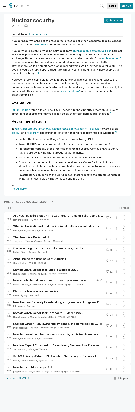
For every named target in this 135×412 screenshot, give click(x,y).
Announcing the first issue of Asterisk (39, 259)
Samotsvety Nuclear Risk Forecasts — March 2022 (48, 313)
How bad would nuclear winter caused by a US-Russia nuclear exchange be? (66, 334)
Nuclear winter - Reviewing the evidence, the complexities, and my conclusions (68, 323)
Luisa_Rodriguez (22, 230)
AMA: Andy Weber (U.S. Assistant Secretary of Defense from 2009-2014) (68, 356)
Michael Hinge (21, 327)
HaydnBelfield (20, 219)
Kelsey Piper (20, 252)
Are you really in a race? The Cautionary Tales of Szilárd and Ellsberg (61, 215)
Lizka (16, 360)
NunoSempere (21, 273)
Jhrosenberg (20, 349)
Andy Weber (27, 360)
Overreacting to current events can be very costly (48, 248)
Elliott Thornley (21, 284)
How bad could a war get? (31, 367)
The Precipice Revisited (29, 237)
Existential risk (38, 33)
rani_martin (34, 371)
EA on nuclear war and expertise (35, 291)
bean (16, 295)
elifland (52, 316)
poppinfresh (20, 371)
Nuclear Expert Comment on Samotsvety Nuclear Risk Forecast (56, 345)
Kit (14, 306)
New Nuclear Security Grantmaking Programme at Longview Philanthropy (64, 302)
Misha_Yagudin (38, 273)
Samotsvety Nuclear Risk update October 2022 (45, 269)
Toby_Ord (18, 241)
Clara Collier (20, 262)
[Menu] (5, 6)
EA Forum (21, 6)
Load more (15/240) (17, 378)
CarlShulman (37, 284)
